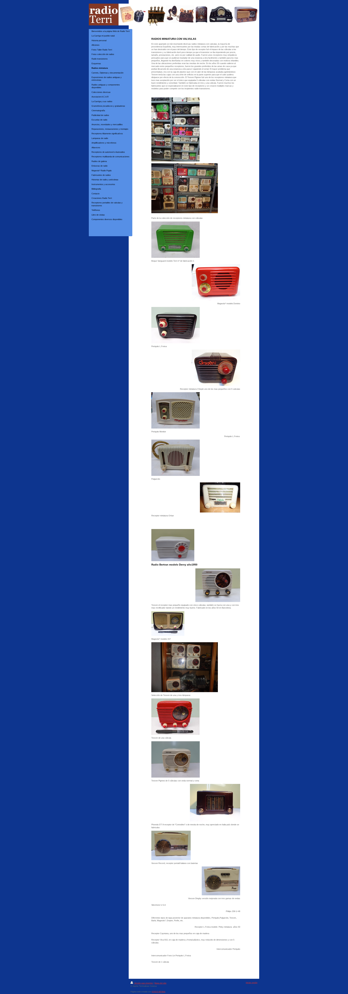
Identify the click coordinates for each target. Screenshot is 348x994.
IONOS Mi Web (158, 992)
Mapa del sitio (160, 983)
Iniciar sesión (251, 982)
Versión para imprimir (143, 983)
